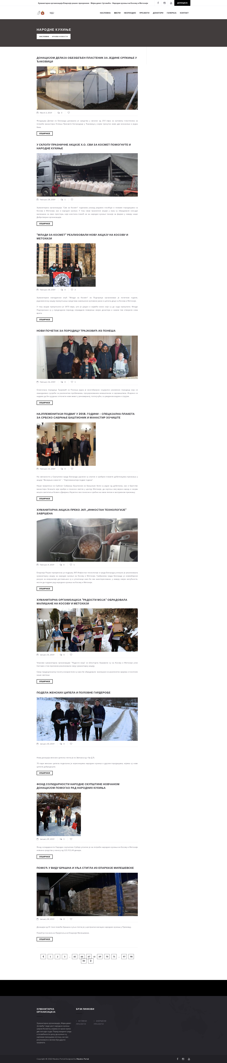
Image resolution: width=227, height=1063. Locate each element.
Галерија (171, 13)
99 (83, 961)
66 (82, 956)
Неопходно (130, 13)
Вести (117, 13)
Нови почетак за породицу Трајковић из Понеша (76, 330)
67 (89, 956)
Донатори (158, 13)
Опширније (44, 133)
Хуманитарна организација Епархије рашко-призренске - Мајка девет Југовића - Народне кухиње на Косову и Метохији (93, 3)
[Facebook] (158, 3)
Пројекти (144, 13)
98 (131, 956)
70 (107, 956)
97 (124, 956)
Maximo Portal (83, 1059)
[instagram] (164, 3)
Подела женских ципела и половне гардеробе (73, 692)
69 (100, 956)
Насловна (105, 13)
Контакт (184, 13)
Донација (182, 3)
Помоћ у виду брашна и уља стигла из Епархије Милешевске (85, 867)
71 (114, 956)
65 (75, 956)
